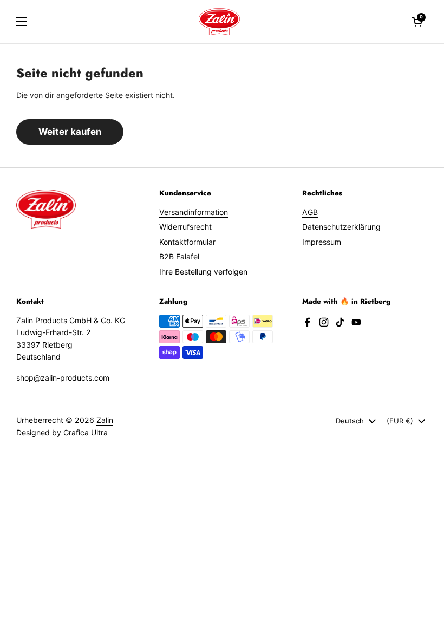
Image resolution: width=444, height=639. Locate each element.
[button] (417, 21)
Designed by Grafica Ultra (62, 432)
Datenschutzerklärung (341, 226)
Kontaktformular (187, 241)
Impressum (321, 241)
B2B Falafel (179, 256)
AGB (310, 212)
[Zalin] (219, 21)
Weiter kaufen (69, 131)
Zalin (104, 420)
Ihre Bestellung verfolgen (203, 271)
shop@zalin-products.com (62, 377)
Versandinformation (193, 212)
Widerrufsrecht (185, 226)
